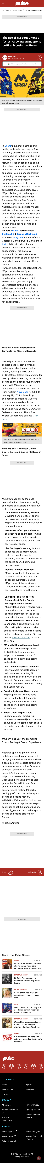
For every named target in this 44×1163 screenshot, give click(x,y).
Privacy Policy (32, 1105)
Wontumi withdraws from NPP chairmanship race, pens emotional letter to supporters (27, 965)
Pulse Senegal (32, 1131)
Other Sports (17, 10)
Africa (5, 244)
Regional (18, 237)
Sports (8, 10)
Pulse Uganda (8, 1141)
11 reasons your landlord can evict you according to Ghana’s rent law (28, 1039)
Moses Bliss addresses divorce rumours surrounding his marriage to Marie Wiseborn (27, 1024)
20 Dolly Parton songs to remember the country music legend (27, 980)
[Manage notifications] (39, 1158)
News (16, 960)
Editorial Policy (33, 1109)
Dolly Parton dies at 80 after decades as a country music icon (26, 995)
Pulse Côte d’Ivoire (31, 1137)
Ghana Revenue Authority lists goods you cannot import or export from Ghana (27, 1009)
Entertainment (21, 975)
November (22, 392)
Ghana (8, 146)
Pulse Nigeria (8, 1131)
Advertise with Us (8, 1111)
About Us (6, 1105)
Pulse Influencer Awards (33, 1116)
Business (30, 1089)
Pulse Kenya (7, 1136)
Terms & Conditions (7, 1119)
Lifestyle (18, 1004)
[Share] (39, 57)
